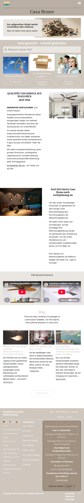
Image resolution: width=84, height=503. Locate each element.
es (19, 422)
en (13, 422)
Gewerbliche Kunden (9, 465)
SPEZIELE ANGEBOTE (31, 460)
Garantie (5, 445)
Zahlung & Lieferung (9, 441)
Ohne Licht (28, 436)
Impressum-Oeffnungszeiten (12, 429)
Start (51, 412)
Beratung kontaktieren (68, 83)
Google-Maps (62, 480)
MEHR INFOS (42, 393)
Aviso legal (69, 493)
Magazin (61, 417)
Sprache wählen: (56, 486)
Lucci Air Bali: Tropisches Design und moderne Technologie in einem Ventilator (68, 350)
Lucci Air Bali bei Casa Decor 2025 (40, 347)
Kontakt (70, 417)
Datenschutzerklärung (10, 453)
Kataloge (74, 412)
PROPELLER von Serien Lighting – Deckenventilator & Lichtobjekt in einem (15, 350)
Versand (5, 437)
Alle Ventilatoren (62, 412)
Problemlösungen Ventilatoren (12, 469)
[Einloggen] (78, 493)
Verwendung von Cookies (11, 457)
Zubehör (27, 465)
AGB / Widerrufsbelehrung (11, 449)
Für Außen (28, 426)
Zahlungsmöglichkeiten (10, 433)
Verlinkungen (7, 461)
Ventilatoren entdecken (42, 83)
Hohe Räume (28, 445)
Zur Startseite (16, 82)
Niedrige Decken (30, 441)
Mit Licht (27, 431)
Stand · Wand (29, 450)
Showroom (6, 472)
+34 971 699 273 (65, 469)
